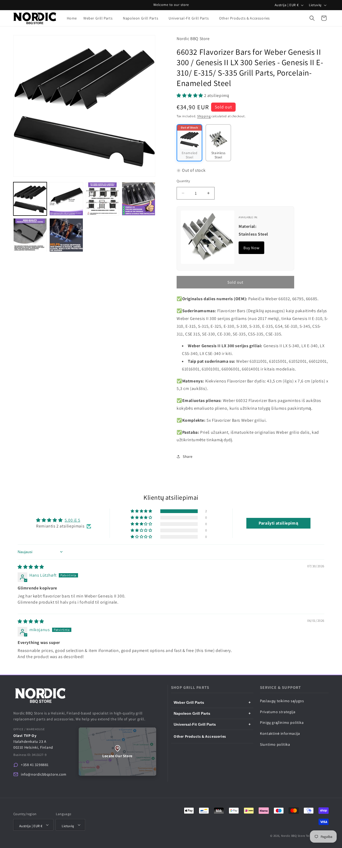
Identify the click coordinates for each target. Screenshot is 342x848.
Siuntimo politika (275, 744)
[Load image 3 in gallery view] (102, 199)
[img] (31, 567)
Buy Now (251, 247)
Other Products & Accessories (200, 736)
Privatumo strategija (277, 711)
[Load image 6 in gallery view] (66, 235)
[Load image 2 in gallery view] (66, 199)
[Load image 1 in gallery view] (30, 199)
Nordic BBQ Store (293, 836)
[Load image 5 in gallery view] (30, 235)
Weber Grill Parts (212, 702)
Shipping (204, 116)
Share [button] (188, 456)
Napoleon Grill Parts (212, 713)
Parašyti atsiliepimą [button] (278, 523)
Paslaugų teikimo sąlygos (282, 700)
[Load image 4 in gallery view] (138, 199)
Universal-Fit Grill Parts (212, 724)
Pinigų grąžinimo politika (282, 722)
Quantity (183, 181)
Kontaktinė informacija (280, 733)
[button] (100, 18)
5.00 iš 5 (72, 520)
